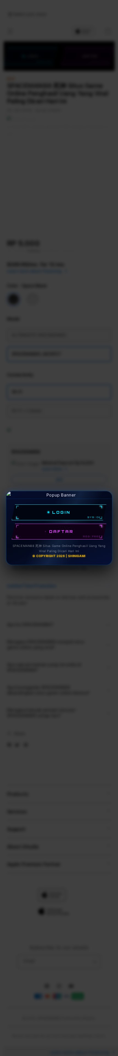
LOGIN (61, 512)
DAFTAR (61, 531)
